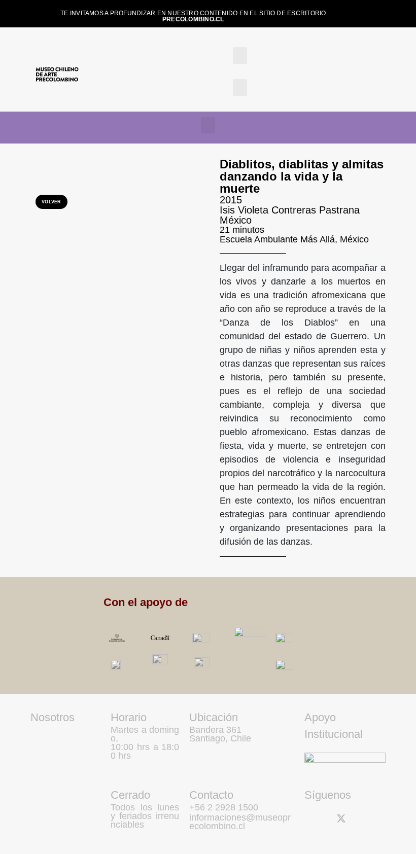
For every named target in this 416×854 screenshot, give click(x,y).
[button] (240, 55)
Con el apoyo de (145, 602)
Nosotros (52, 717)
